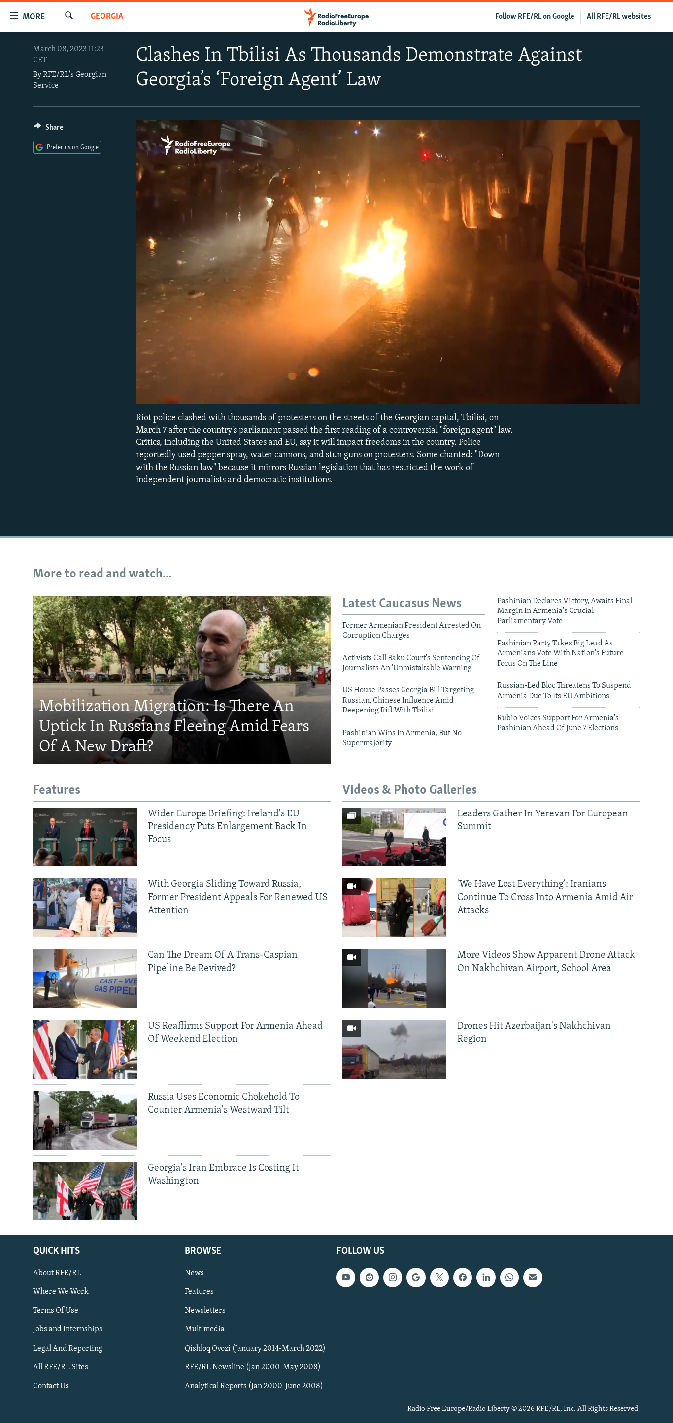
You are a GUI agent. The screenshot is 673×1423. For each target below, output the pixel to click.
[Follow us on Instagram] (392, 1277)
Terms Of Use (55, 1311)
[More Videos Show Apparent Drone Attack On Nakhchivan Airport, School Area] (394, 978)
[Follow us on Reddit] (369, 1277)
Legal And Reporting (67, 1349)
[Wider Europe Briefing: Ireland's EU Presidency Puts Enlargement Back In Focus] (85, 837)
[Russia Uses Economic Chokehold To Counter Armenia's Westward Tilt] (85, 1120)
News (194, 1273)
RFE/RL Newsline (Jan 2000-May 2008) (253, 1367)
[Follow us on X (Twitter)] (439, 1277)
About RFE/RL (57, 1273)
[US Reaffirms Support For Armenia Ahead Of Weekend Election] (85, 1049)
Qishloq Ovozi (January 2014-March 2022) (255, 1349)
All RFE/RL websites (619, 17)
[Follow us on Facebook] (462, 1277)
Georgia (107, 16)
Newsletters (205, 1311)
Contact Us (51, 1386)
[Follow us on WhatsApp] (509, 1277)
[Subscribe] (532, 1277)
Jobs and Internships (67, 1329)
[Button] (48, 129)
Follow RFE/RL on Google (534, 17)
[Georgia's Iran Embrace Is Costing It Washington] (85, 1191)
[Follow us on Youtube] (345, 1277)
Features (199, 1292)
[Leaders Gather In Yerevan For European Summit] (394, 837)
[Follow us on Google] (415, 1277)
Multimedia (205, 1329)
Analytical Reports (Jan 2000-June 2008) (254, 1386)
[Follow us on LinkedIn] (485, 1277)
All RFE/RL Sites (60, 1367)
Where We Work (61, 1292)
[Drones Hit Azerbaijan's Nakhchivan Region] (394, 1049)
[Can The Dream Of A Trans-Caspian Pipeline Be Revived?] (85, 978)
